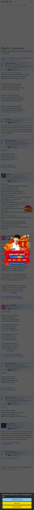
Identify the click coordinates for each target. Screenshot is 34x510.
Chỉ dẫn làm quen (17, 500)
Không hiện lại (17, 507)
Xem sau (17, 503)
